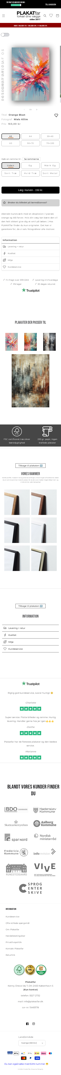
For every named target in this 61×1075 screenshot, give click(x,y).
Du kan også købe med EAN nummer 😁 (26, 1064)
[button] (3, 16)
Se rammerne (31, 159)
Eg (30, 165)
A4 (30, 136)
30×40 (50, 136)
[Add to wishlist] (56, 115)
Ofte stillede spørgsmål (18, 923)
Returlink (10, 955)
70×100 (50, 143)
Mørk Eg (50, 165)
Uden (10, 165)
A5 (10, 136)
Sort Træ (11, 173)
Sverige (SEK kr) (29, 1043)
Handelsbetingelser (15, 936)
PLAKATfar (27, 1069)
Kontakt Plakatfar (15, 948)
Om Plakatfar (12, 929)
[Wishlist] (51, 15)
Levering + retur (15, 247)
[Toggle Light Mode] (8, 35)
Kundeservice (14, 267)
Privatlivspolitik (14, 942)
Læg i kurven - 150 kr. (30, 190)
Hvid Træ (30, 173)
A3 (10, 143)
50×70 (30, 143)
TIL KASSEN (50, 4)
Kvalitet (11, 253)
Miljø (10, 260)
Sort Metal (50, 173)
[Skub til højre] (37, 109)
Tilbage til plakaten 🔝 (30, 465)
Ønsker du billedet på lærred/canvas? (27, 202)
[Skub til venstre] (24, 109)
